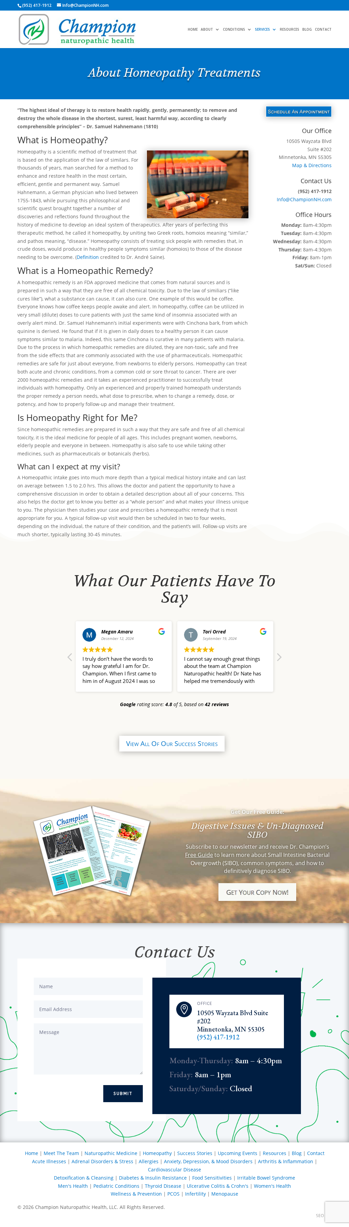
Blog (297, 1153)
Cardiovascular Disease (174, 1169)
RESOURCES (289, 30)
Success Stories (194, 1153)
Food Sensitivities (212, 1177)
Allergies (148, 1161)
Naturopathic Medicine (111, 1153)
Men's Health (73, 1186)
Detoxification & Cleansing (83, 1177)
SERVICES (262, 30)
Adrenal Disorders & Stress (102, 1161)
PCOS (173, 1194)
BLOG (307, 30)
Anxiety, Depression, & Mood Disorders (208, 1161)
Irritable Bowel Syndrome (266, 1177)
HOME (193, 30)
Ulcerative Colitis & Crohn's (217, 1186)
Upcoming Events (237, 1153)
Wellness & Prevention (136, 1194)
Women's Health (272, 1186)
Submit (123, 1093)
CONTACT (323, 30)
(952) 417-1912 (218, 1037)
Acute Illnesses (49, 1161)
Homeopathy (157, 1153)
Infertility (195, 1194)
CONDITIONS (234, 30)
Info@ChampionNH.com (304, 199)
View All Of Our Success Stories (172, 743)
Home (31, 1153)
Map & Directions (312, 165)
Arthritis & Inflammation (285, 1161)
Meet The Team (61, 1153)
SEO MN (324, 1215)
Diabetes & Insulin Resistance (153, 1177)
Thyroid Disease (163, 1186)
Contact (315, 1153)
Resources (274, 1153)
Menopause (224, 1194)
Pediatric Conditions (116, 1186)
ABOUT (207, 30)
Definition (88, 257)
